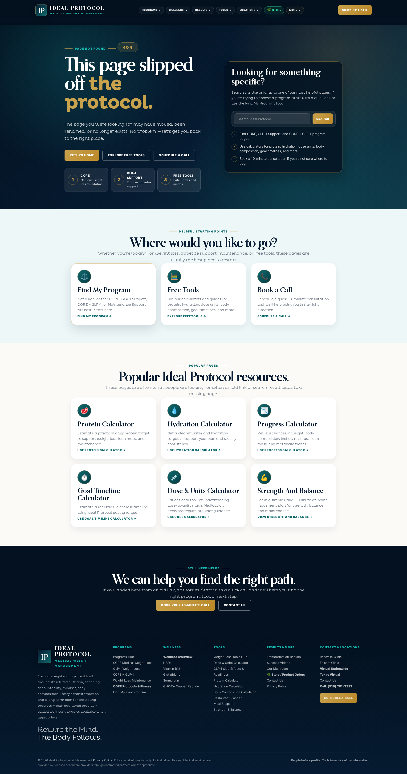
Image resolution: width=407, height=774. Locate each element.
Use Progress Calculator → (283, 450)
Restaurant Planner (228, 698)
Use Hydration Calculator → (194, 450)
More (295, 10)
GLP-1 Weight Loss (126, 668)
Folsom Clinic (329, 663)
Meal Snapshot (225, 704)
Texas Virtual (330, 674)
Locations (249, 10)
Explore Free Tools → (186, 316)
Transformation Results (284, 657)
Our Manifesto (277, 668)
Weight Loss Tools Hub (230, 657)
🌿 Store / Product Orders (286, 674)
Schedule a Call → (274, 316)
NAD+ (167, 663)
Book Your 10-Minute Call (185, 605)
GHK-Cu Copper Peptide (181, 686)
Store (274, 10)
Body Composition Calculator (235, 692)
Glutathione (171, 674)
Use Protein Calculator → (101, 450)
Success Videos (278, 663)
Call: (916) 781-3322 (336, 686)
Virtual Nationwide (334, 668)
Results (203, 10)
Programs (151, 10)
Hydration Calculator (229, 686)
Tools (225, 10)
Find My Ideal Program (129, 692)
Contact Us (235, 605)
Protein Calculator (227, 680)
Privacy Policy (277, 686)
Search (322, 118)
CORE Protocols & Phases (132, 686)
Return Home (82, 155)
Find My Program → (94, 316)
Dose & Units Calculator (231, 663)
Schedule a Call (355, 10)
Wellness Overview (177, 657)
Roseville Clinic (331, 657)
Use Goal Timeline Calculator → (106, 518)
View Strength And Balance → (284, 517)
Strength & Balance (228, 709)
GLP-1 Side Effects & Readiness (229, 671)
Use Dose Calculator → (188, 517)
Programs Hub (123, 657)
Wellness (178, 10)
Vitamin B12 (171, 668)
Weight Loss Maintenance (132, 680)
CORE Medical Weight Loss (132, 663)
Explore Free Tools (126, 155)
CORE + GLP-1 (123, 674)
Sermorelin (171, 680)
